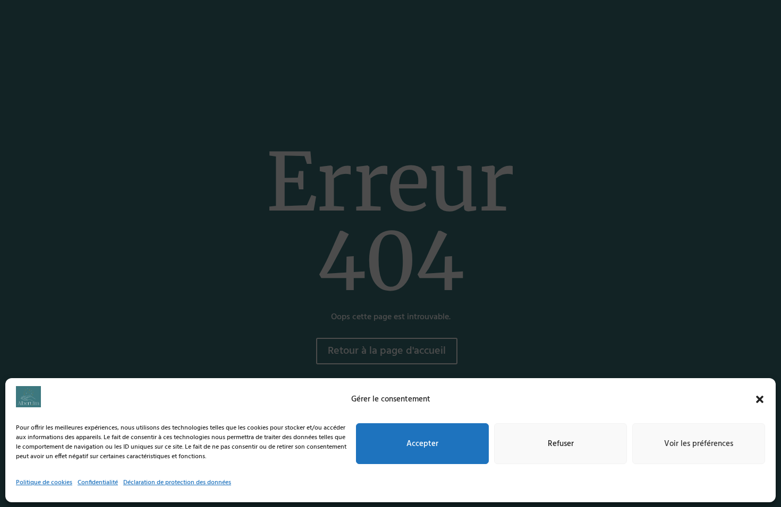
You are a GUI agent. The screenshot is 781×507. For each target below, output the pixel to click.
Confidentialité (98, 482)
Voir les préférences (698, 443)
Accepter (422, 443)
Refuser (561, 443)
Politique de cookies (44, 482)
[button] (759, 399)
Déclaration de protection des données (177, 482)
